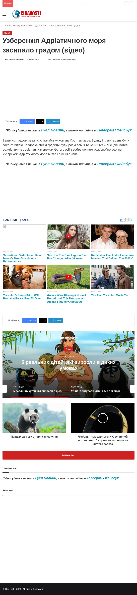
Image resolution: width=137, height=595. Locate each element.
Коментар (68, 455)
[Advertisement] (68, 90)
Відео (16, 25)
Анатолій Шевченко (14, 59)
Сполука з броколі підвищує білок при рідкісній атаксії (44, 3)
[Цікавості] (27, 14)
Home (7, 25)
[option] (68, 364)
